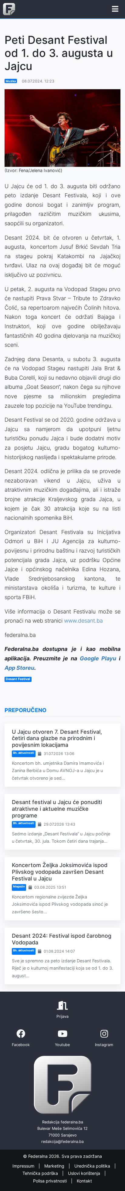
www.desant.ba (83, 620)
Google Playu (98, 658)
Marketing (55, 1165)
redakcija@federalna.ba (62, 1141)
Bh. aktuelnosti (23, 752)
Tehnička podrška (40, 1173)
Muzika (11, 81)
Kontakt (84, 1180)
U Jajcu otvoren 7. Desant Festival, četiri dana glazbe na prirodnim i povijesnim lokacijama (57, 738)
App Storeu (19, 668)
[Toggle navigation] (115, 9)
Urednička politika (92, 1165)
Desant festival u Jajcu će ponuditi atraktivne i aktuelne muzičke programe (57, 808)
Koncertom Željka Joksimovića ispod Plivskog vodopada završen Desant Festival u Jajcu (59, 871)
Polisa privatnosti (50, 1180)
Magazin (19, 886)
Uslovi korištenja (84, 1173)
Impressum (23, 1165)
